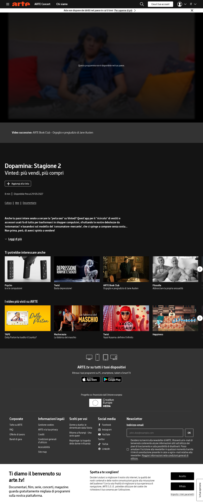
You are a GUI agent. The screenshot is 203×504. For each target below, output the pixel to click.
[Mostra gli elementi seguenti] (200, 269)
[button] (142, 4)
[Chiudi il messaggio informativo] (192, 10)
